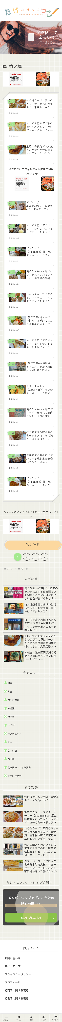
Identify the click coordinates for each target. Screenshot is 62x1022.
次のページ (32, 544)
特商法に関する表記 (16, 990)
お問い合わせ (13, 958)
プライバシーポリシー (18, 974)
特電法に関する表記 (16, 998)
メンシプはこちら (31, 918)
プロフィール (13, 982)
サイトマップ (13, 966)
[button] (55, 662)
